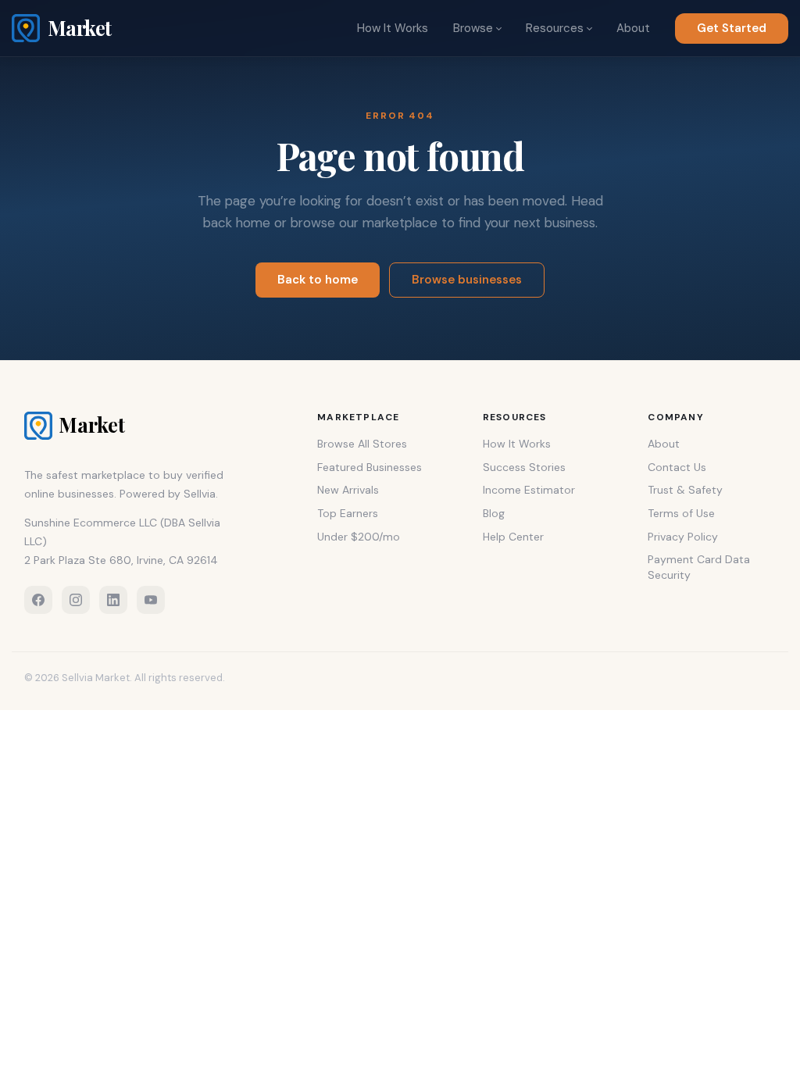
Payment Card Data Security (699, 567)
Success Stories (524, 467)
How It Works (392, 28)
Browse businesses (467, 279)
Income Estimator (529, 490)
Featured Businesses (369, 467)
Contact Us (677, 467)
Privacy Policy (683, 537)
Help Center (513, 537)
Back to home (317, 279)
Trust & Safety (685, 490)
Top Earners (347, 513)
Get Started (731, 28)
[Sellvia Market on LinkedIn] (113, 600)
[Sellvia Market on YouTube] (151, 600)
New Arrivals (348, 490)
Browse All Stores (362, 444)
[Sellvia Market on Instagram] (76, 600)
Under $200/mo (358, 537)
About (633, 28)
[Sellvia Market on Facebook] (38, 600)
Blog (494, 513)
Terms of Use (681, 513)
